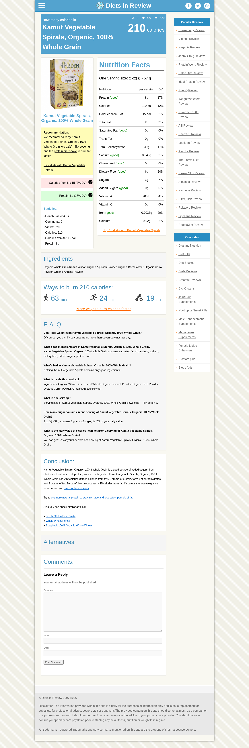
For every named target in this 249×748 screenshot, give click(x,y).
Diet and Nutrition (189, 245)
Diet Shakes (186, 262)
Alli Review (185, 125)
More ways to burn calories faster (104, 309)
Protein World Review (192, 64)
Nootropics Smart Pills (192, 310)
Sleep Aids (185, 367)
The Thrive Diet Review (188, 162)
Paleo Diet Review (190, 73)
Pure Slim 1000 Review (188, 115)
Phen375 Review (189, 134)
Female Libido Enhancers (187, 348)
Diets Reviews (187, 271)
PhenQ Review (188, 90)
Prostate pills (186, 359)
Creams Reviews (189, 279)
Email (46, 647)
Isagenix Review (189, 47)
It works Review (188, 151)
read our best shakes (76, 488)
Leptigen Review (189, 142)
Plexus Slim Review (191, 173)
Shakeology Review (191, 30)
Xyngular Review (189, 190)
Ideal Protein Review (191, 81)
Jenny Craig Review (191, 56)
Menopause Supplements (187, 335)
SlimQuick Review (190, 199)
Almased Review (189, 181)
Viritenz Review (188, 38)
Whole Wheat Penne (58, 520)
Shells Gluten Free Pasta (60, 516)
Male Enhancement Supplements (191, 321)
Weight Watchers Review (189, 101)
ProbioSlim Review (190, 224)
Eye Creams (186, 288)
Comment (48, 590)
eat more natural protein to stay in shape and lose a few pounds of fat (92, 497)
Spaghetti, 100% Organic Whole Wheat (69, 525)
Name (47, 635)
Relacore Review (189, 207)
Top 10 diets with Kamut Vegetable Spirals (131, 230)
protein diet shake (65, 151)
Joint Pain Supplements (187, 299)
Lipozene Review (189, 216)
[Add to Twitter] (198, 6)
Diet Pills (184, 254)
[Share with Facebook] (188, 6)
